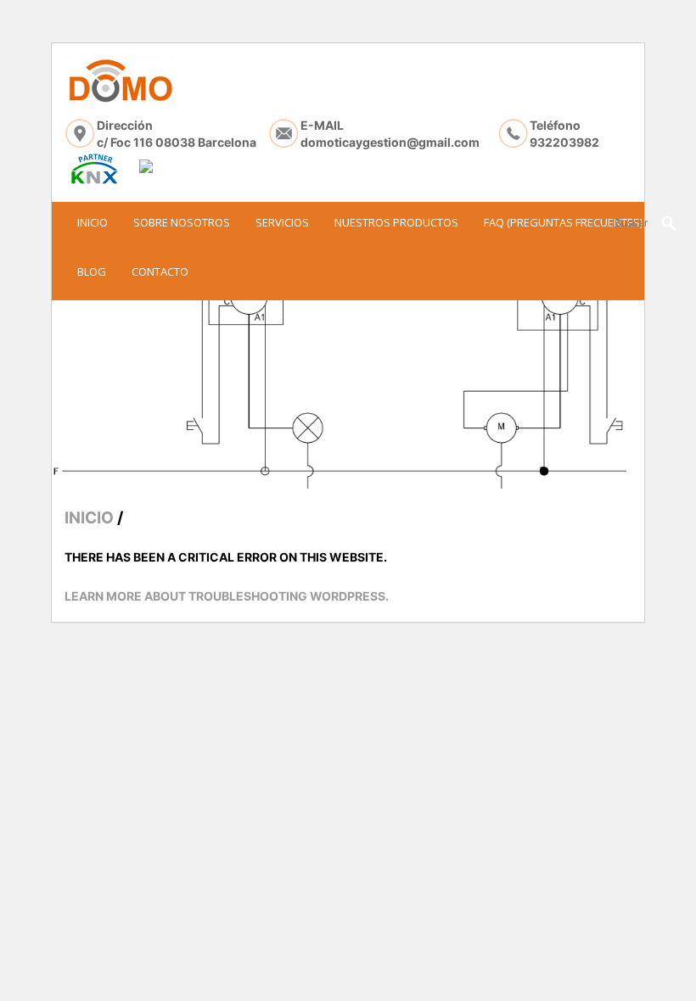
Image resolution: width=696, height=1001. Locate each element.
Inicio (92, 222)
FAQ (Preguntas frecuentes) (563, 222)
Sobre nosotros (181, 222)
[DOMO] (119, 80)
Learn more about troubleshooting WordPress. (227, 596)
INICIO (89, 518)
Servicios (282, 222)
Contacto (160, 271)
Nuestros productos (396, 222)
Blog (91, 271)
